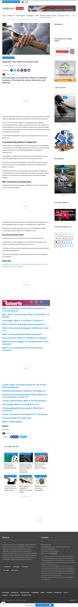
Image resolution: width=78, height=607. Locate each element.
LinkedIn (26, 566)
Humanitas (5, 429)
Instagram (17, 566)
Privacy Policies (15, 595)
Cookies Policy (26, 595)
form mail (54, 553)
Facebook (7, 566)
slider (13, 74)
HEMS (37, 15)
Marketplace (65, 168)
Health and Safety (45, 15)
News (4, 15)
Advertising (57, 592)
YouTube (15, 570)
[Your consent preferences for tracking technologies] (3, 603)
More (67, 15)
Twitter (7, 570)
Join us (65, 592)
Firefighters (30, 15)
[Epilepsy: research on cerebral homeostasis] (41, 479)
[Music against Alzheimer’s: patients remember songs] (26, 479)
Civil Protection (20, 15)
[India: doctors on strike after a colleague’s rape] (65, 108)
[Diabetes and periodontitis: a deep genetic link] (11, 457)
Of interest (61, 15)
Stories (54, 15)
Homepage (5, 592)
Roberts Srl (73, 600)
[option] (65, 108)
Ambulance (10, 15)
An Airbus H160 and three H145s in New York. (65, 185)
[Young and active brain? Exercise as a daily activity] (11, 479)
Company (49, 592)
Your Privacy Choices (42, 605)
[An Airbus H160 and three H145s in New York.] (65, 179)
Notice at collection (29, 605)
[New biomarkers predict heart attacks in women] (41, 457)
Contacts (5, 595)
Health (8, 74)
